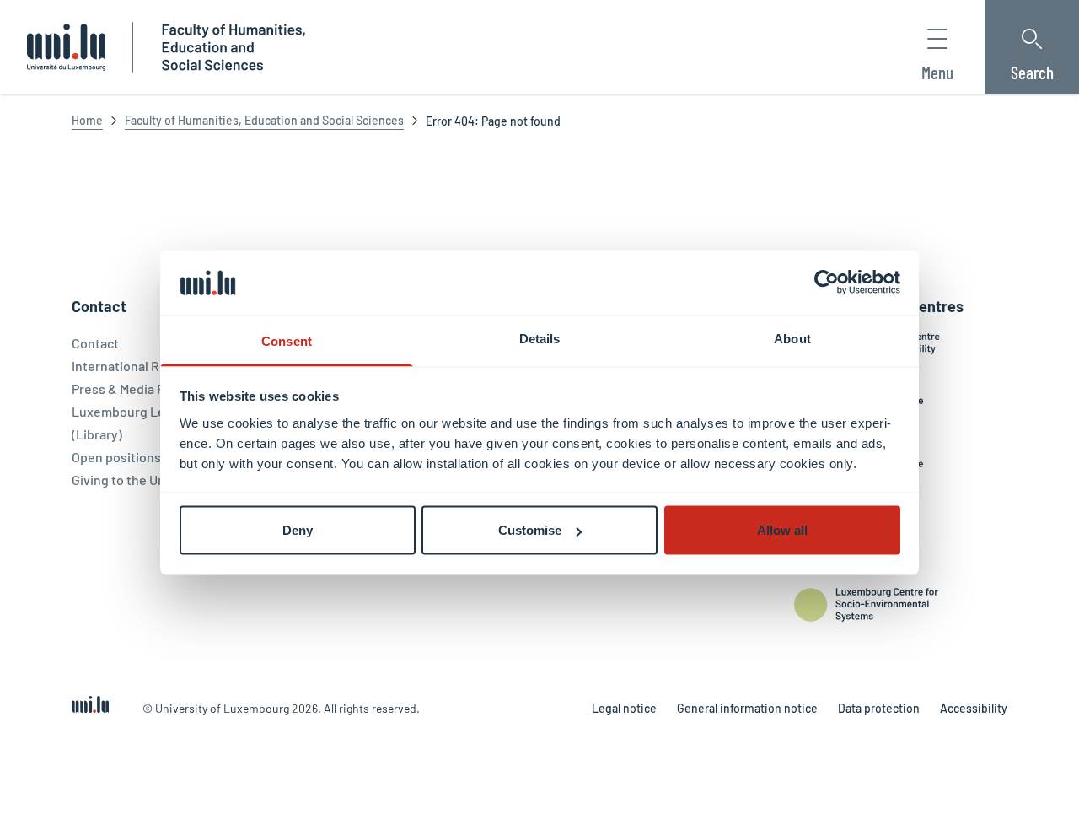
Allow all (782, 530)
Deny (297, 530)
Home (87, 120)
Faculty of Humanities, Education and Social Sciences (264, 120)
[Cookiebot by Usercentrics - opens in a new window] (826, 282)
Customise (529, 530)
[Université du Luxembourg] (66, 47)
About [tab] (792, 338)
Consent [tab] (286, 340)
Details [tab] (540, 338)
